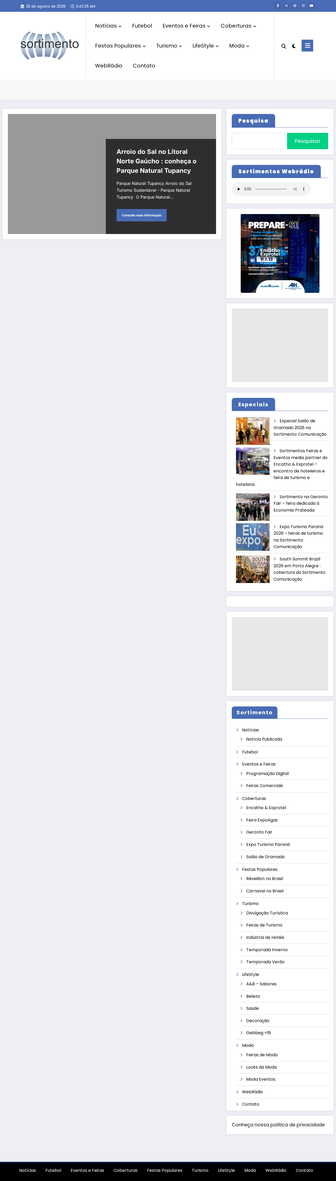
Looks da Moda (261, 1067)
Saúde (252, 1008)
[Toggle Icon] (307, 45)
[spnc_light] (294, 45)
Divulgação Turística (267, 913)
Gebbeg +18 (258, 1033)
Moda (237, 45)
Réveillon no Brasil (264, 879)
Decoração (257, 1021)
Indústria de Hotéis (265, 937)
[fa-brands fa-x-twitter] (286, 6)
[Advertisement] (280, 345)
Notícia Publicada (264, 739)
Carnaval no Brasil (265, 891)
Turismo (166, 45)
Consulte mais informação (141, 215)
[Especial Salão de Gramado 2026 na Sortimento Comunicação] (253, 431)
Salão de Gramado (265, 857)
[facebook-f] (278, 6)
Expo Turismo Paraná (268, 844)
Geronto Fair (259, 832)
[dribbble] (295, 6)
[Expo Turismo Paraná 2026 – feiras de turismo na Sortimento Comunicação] (253, 537)
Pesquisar (308, 141)
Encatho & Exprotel (266, 808)
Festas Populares (118, 45)
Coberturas (236, 25)
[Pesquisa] (283, 46)
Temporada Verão (265, 962)
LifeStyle (203, 45)
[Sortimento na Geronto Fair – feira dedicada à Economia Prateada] (253, 507)
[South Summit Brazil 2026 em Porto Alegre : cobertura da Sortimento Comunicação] (253, 569)
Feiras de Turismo (264, 925)
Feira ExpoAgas (262, 820)
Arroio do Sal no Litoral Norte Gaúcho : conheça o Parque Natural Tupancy (157, 161)
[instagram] (303, 6)
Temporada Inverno (267, 950)
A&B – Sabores (261, 984)
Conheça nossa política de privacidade (278, 1124)
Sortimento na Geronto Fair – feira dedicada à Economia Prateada (301, 503)
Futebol (142, 25)
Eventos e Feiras (184, 25)
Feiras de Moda (261, 1055)
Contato (144, 65)
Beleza (253, 996)
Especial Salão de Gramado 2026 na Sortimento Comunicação (300, 427)
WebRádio (108, 65)
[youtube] (311, 6)
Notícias (106, 25)
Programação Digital (267, 774)
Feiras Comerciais (264, 786)
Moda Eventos (260, 1079)
